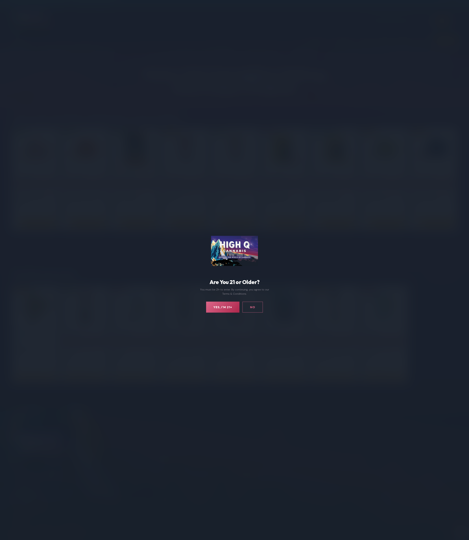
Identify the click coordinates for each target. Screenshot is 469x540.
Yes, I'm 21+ (222, 307)
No (252, 307)
